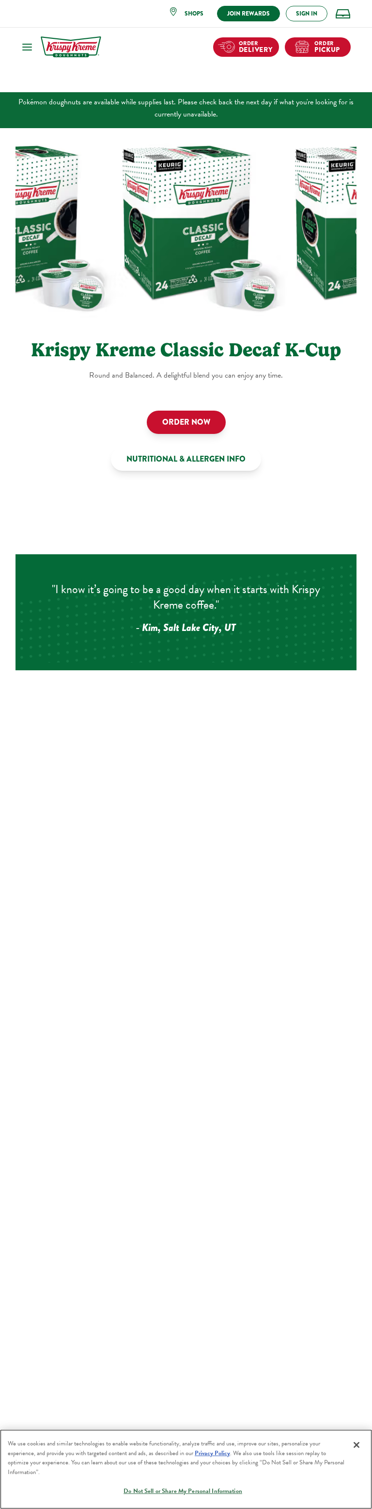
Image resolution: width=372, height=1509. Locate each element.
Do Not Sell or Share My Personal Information (183, 1491)
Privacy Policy (212, 1453)
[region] (186, 1469)
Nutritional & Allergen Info (186, 458)
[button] (189, 13)
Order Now (186, 422)
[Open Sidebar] (27, 47)
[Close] (356, 1445)
